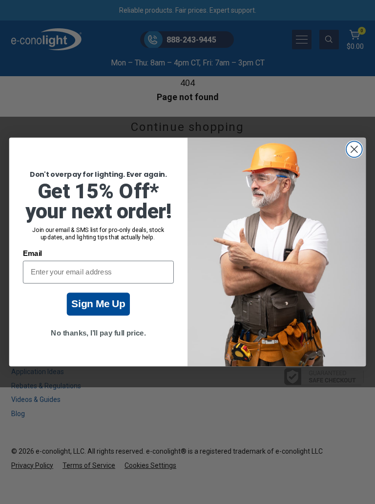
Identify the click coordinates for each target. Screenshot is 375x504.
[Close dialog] (354, 149)
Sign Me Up (98, 304)
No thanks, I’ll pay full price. (98, 333)
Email (32, 253)
